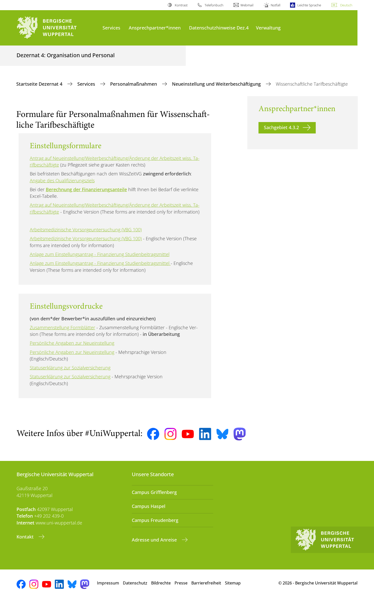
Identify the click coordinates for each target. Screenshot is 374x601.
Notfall (275, 5)
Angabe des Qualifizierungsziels (62, 180)
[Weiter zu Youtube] (188, 434)
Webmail (246, 5)
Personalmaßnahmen (134, 84)
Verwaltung (268, 27)
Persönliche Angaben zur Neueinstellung (72, 343)
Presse (181, 583)
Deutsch (346, 5)
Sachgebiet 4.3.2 (281, 127)
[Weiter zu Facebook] (153, 434)
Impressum (108, 583)
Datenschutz (135, 583)
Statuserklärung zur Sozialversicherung (70, 368)
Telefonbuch (214, 5)
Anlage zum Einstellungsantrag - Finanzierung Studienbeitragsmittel (99, 254)
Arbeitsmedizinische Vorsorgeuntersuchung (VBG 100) (86, 230)
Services (111, 27)
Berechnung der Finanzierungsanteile (86, 189)
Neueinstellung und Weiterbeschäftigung (217, 84)
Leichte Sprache (309, 5)
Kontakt (26, 537)
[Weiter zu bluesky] (222, 434)
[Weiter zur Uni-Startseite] (57, 27)
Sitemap (233, 583)
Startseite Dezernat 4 (40, 84)
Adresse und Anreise (155, 540)
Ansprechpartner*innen (155, 27)
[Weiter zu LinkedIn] (205, 434)
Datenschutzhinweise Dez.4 (219, 27)
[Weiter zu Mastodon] (240, 434)
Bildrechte (161, 583)
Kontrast (181, 5)
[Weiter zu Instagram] (170, 434)
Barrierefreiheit (206, 583)
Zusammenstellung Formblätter (62, 327)
